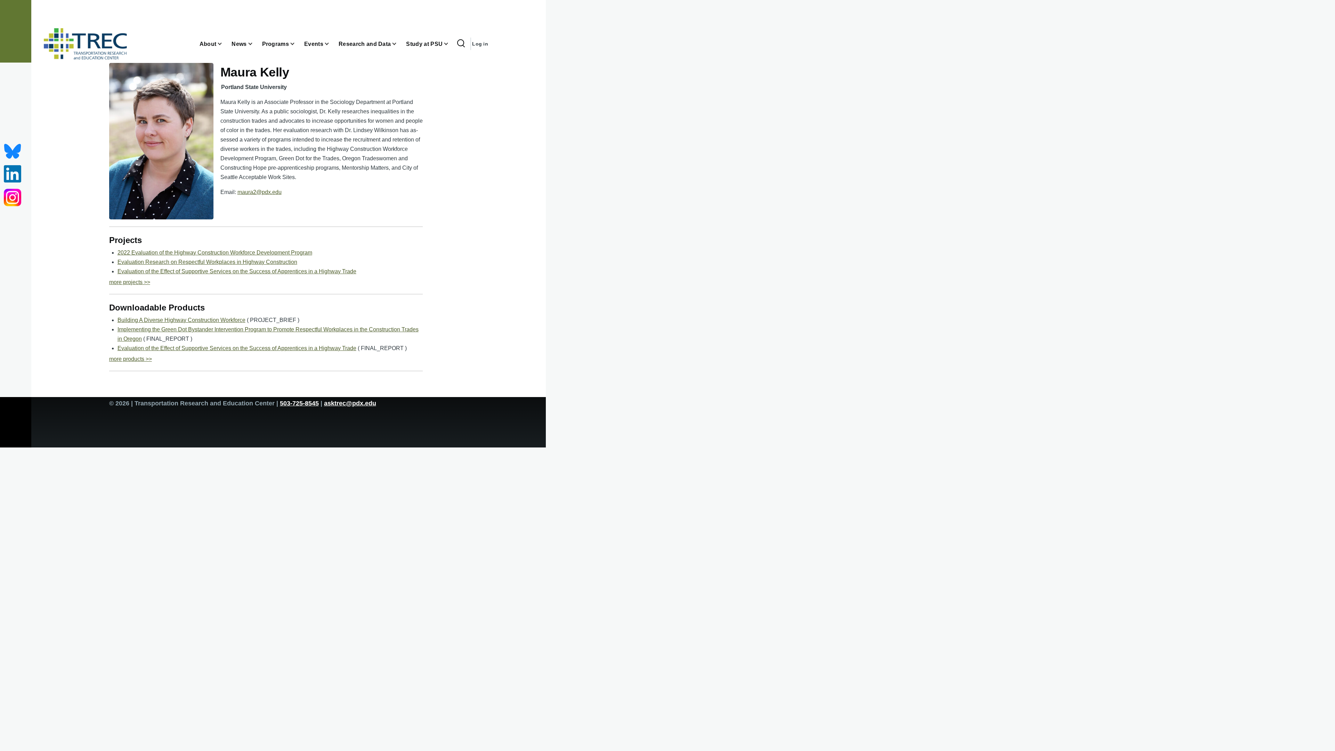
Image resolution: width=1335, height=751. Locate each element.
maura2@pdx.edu (259, 192)
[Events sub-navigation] (331, 44)
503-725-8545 (299, 403)
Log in (480, 44)
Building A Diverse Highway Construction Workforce (181, 320)
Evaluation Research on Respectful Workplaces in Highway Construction (207, 262)
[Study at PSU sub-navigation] (450, 44)
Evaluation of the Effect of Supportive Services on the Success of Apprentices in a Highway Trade (237, 271)
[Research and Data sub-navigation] (398, 44)
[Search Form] (461, 44)
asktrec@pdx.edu (350, 403)
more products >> (130, 359)
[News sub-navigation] (254, 44)
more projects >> (129, 282)
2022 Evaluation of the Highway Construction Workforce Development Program (215, 253)
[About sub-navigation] (224, 44)
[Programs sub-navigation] (296, 44)
